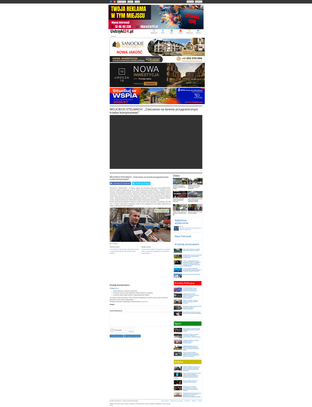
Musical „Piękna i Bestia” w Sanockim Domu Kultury (190, 381)
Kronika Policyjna (184, 283)
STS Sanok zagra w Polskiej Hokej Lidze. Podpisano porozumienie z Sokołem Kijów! (191, 336)
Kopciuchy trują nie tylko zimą (191, 274)
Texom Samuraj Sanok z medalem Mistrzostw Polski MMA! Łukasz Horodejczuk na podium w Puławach (191, 354)
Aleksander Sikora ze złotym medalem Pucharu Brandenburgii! (191, 341)
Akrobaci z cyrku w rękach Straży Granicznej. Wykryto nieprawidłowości (192, 307)
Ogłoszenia (154, 33)
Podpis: (112, 304)
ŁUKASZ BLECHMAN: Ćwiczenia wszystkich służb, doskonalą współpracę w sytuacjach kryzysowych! (155, 251)
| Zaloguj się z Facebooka (133, 336)
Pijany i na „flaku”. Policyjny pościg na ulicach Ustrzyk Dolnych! (190, 302)
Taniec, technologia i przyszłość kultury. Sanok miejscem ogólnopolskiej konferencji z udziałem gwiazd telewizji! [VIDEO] (187, 375)
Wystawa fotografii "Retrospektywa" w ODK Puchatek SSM (191, 228)
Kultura (179, 361)
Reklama (130, 2)
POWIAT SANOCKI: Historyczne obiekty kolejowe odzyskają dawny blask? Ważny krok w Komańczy (191, 368)
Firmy (162, 33)
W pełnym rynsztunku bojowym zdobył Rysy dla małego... (179, 187)
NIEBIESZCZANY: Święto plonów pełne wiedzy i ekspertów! (194, 187)
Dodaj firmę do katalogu (176, 400)
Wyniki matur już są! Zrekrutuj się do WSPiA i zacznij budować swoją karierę (192, 256)
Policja (180, 33)
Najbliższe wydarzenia (181, 221)
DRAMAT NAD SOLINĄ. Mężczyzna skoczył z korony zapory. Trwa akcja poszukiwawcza (191, 295)
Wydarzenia (189, 33)
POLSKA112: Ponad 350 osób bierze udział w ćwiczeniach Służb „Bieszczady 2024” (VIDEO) (124, 251)
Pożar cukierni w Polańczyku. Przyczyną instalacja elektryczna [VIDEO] (195, 200)
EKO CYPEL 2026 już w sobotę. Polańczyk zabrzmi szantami (191, 250)
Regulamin (187, 400)
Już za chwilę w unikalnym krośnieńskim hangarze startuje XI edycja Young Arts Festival (192, 270)
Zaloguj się (190, 1)
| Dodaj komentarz (117, 336)
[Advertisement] (140, 269)
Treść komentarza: (116, 311)
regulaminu (144, 301)
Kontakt (137, 2)
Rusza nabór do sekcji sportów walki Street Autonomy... (178, 200)
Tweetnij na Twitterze (142, 183)
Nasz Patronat (183, 236)
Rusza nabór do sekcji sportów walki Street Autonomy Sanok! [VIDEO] (191, 330)
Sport (171, 33)
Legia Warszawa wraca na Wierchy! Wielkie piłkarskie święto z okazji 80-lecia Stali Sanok (191, 348)
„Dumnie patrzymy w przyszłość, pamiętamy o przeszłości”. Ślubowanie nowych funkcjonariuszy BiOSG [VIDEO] (192, 394)
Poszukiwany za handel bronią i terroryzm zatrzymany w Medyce (192, 312)
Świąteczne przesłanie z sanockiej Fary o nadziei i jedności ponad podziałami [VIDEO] (190, 388)
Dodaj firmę (122, 2)
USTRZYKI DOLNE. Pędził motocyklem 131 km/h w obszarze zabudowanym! (190, 289)
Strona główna (165, 400)
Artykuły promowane (187, 244)
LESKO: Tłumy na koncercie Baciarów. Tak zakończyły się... (180, 213)
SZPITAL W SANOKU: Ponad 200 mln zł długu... (195, 212)
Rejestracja (198, 1)
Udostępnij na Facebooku (121, 183)
